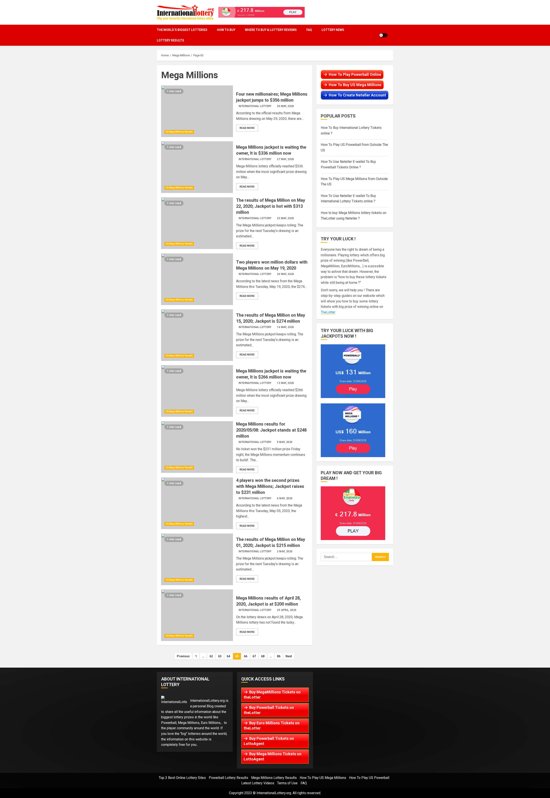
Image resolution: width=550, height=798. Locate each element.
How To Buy (226, 30)
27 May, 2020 (285, 159)
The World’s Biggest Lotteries (182, 30)
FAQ (309, 30)
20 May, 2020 (285, 274)
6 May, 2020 (284, 498)
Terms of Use (287, 783)
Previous (183, 656)
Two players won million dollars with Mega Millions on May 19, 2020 (197, 279)
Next (289, 656)
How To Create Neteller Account (357, 95)
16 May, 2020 (285, 327)
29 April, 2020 (286, 610)
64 (228, 656)
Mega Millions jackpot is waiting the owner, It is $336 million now (197, 167)
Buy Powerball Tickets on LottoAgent (269, 741)
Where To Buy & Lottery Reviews (271, 30)
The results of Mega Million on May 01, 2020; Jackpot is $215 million (197, 559)
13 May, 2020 (285, 383)
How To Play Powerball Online (355, 74)
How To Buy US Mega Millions (355, 84)
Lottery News (333, 30)
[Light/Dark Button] (383, 35)
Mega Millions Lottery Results (274, 778)
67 (254, 656)
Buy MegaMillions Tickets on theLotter (272, 694)
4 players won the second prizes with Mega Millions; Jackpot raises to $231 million (197, 503)
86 (278, 656)
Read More (247, 128)
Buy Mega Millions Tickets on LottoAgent (272, 756)
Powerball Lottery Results (228, 778)
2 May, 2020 (284, 551)
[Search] (392, 35)
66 (245, 656)
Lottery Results (170, 40)
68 (262, 656)
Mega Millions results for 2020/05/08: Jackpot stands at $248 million (197, 447)
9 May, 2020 (284, 442)
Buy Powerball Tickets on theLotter (269, 710)
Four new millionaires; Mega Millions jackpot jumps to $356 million (197, 111)
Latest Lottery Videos (257, 783)
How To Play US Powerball (369, 778)
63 (220, 656)
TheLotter (328, 312)
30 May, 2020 (285, 106)
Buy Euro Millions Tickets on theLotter (271, 725)
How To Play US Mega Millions (323, 778)
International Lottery (255, 106)
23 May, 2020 (285, 218)
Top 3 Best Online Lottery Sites (182, 778)
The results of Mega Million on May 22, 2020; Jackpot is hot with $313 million (197, 223)
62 (211, 656)
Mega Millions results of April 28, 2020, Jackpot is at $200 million (197, 615)
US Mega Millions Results (179, 132)
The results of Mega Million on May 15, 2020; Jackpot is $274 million (197, 335)
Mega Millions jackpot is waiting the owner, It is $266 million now (197, 391)
